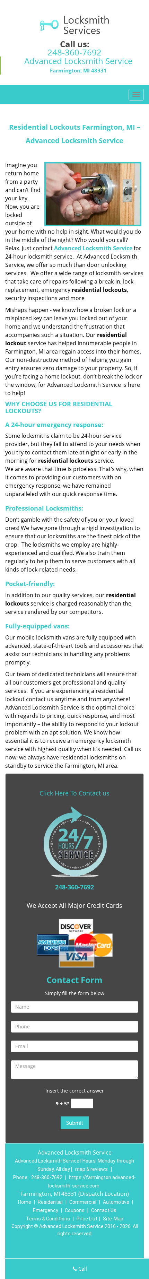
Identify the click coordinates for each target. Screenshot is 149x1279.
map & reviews (92, 1169)
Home (24, 1202)
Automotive (116, 1202)
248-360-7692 (74, 52)
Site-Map (113, 1218)
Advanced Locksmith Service (93, 248)
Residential (50, 1202)
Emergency (45, 1210)
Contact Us (103, 1210)
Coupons (75, 1210)
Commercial (82, 1202)
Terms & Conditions (48, 1218)
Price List (87, 1218)
